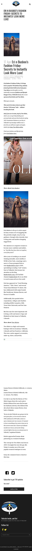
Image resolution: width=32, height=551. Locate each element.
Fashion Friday (19, 76)
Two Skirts (15, 322)
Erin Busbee (15, 188)
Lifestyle (6, 77)
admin (19, 77)
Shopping (12, 77)
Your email (7, 484)
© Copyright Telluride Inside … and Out (11, 546)
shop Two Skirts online (16, 127)
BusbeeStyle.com (12, 265)
